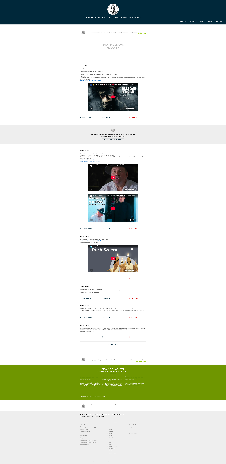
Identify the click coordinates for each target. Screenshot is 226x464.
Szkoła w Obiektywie (85, 429)
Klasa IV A (110, 435)
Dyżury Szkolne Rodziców (136, 427)
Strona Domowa (84, 424)
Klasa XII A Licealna (112, 453)
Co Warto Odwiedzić (85, 431)
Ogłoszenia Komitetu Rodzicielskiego (89, 440)
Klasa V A (110, 437)
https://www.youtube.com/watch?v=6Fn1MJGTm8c (90, 161)
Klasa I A (110, 429)
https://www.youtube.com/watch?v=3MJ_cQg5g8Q (90, 80)
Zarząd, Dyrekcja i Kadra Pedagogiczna (89, 427)
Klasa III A (110, 433)
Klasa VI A (110, 440)
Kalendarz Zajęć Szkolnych (136, 424)
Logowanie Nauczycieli (142, 0)
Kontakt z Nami (219, 21)
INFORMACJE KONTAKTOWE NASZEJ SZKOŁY (113, 139)
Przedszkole (111, 424)
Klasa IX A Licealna (112, 446)
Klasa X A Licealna (112, 448)
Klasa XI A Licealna (112, 450)
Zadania (201, 21)
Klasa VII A (110, 442)
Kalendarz (209, 21)
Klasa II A (110, 431)
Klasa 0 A (110, 427)
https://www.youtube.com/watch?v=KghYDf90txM (90, 240)
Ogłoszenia (193, 21)
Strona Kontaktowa (134, 433)
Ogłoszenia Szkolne (85, 438)
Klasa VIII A (111, 444)
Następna (87, 55)
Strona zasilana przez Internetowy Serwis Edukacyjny (88, 0)
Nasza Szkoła (183, 21)
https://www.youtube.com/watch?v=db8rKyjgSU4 (90, 159)
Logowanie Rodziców (134, 0)
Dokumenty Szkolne (85, 444)
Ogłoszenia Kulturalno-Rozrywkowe (88, 442)
